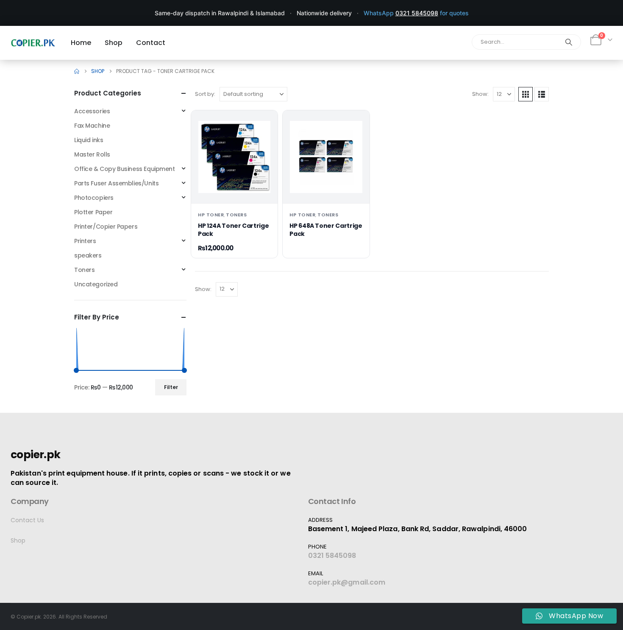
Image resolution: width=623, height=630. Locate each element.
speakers (88, 255)
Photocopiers (94, 197)
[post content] (234, 157)
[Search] (569, 42)
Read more (326, 190)
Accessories (92, 111)
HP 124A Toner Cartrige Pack (233, 229)
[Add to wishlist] (264, 123)
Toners (236, 214)
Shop (18, 540)
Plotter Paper (93, 212)
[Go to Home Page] (76, 71)
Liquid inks (88, 140)
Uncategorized (96, 284)
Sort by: (205, 94)
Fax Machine (92, 125)
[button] (525, 94)
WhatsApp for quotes (416, 13)
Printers (85, 241)
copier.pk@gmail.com (347, 582)
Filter (171, 387)
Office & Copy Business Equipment (124, 169)
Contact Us (27, 520)
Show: (480, 94)
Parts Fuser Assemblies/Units (116, 183)
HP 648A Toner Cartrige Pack (325, 229)
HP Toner (211, 214)
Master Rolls (92, 154)
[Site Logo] (33, 42)
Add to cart (234, 190)
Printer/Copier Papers (105, 226)
